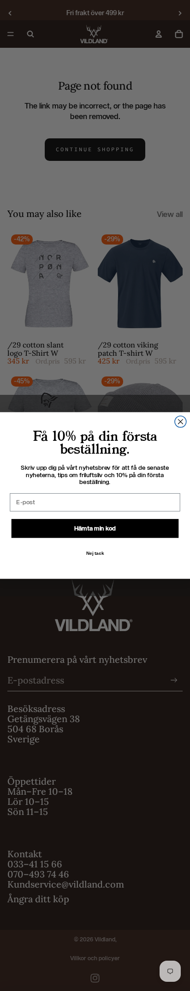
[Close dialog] (180, 421)
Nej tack (95, 553)
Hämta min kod (95, 528)
